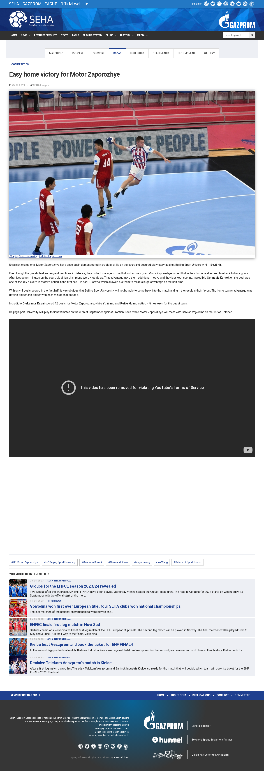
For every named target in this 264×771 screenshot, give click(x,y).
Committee (242, 695)
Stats (64, 35)
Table (75, 35)
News (24, 35)
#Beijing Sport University (23, 256)
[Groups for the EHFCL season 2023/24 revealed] (18, 588)
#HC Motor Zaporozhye (24, 562)
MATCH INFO (56, 53)
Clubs (110, 35)
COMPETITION (20, 64)
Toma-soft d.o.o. (121, 757)
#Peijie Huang (142, 562)
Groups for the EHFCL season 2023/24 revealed (73, 586)
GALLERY (209, 53)
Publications (201, 695)
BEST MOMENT (186, 53)
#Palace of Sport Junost (188, 562)
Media (140, 35)
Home (14, 35)
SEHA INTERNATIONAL (59, 581)
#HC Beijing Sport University (60, 562)
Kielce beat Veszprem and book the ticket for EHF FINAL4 (81, 644)
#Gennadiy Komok (92, 562)
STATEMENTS (161, 53)
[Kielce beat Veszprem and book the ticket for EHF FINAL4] (18, 647)
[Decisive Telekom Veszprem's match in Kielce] (18, 665)
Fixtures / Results (45, 35)
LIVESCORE (98, 53)
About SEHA (178, 695)
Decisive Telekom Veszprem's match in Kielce (71, 663)
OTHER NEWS (54, 601)
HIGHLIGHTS (137, 53)
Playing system (92, 35)
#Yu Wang (162, 562)
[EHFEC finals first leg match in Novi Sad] (18, 627)
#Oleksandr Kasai (118, 562)
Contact (222, 695)
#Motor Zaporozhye (50, 256)
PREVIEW (77, 53)
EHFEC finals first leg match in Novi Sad (65, 624)
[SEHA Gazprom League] (31, 19)
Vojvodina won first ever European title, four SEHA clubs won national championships (105, 606)
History (125, 35)
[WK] (238, 3)
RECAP (117, 53)
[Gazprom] (237, 19)
